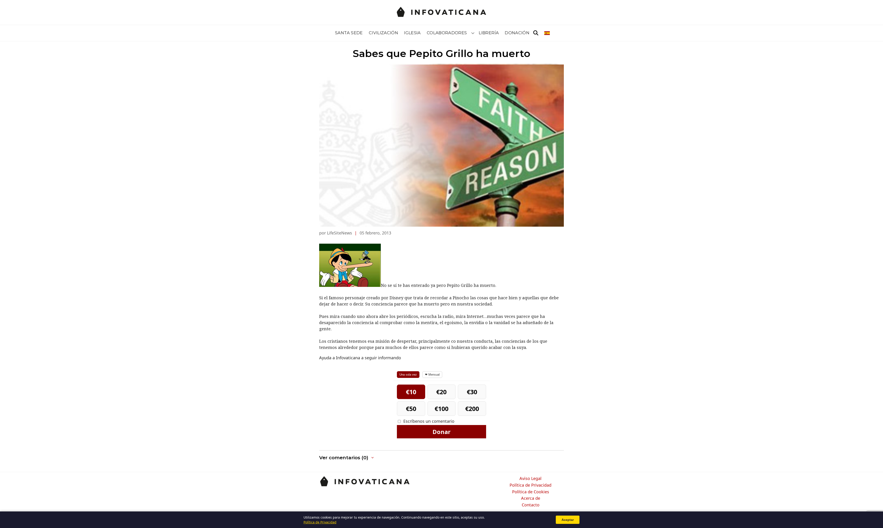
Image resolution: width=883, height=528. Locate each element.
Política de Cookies (530, 492)
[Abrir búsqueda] (536, 33)
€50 (411, 408)
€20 (441, 392)
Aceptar (568, 520)
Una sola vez (408, 374)
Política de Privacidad (530, 485)
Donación (517, 32)
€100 (441, 408)
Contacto (530, 505)
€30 (472, 392)
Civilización (383, 32)
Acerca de (530, 498)
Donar (441, 432)
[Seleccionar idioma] (547, 33)
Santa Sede (349, 32)
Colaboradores (447, 32)
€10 (411, 392)
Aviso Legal (530, 478)
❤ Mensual (432, 374)
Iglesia (412, 32)
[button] (347, 458)
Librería (489, 32)
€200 (472, 408)
